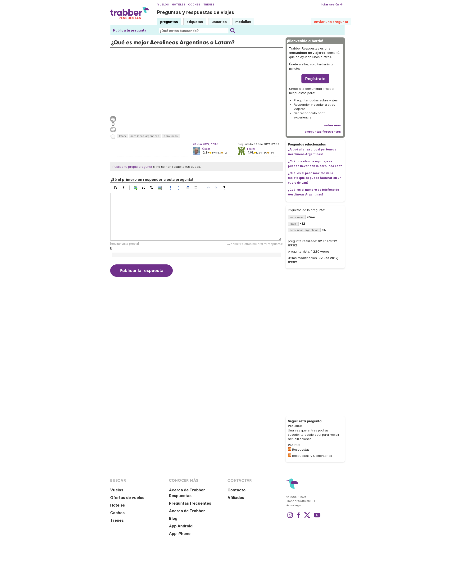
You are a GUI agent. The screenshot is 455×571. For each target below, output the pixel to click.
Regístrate (315, 78)
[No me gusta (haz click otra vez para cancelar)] (113, 130)
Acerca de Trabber (187, 510)
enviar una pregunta (331, 22)
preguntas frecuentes (323, 131)
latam (122, 136)
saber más (332, 125)
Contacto (237, 490)
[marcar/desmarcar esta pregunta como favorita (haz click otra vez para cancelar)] (113, 137)
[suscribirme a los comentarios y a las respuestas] (289, 455)
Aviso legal (293, 505)
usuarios (219, 22)
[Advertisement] (196, 81)
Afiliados (236, 497)
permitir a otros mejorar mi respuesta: (257, 243)
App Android (180, 526)
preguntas (169, 22)
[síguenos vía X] (307, 517)
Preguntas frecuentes (190, 503)
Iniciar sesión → (330, 4)
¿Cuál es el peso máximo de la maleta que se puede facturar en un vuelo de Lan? (314, 177)
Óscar (206, 148)
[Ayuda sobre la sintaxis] (225, 188)
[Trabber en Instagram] (290, 517)
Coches (194, 4)
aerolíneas (171, 136)
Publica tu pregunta (129, 30)
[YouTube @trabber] (316, 517)
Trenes (208, 4)
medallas (243, 22)
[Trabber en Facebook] (298, 517)
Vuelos (163, 4)
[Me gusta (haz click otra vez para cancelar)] (113, 119)
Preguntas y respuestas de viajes (195, 12)
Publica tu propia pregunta (132, 166)
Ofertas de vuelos (127, 497)
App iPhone (180, 533)
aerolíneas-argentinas (145, 136)
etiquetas (195, 22)
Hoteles (178, 4)
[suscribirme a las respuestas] (289, 449)
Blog (173, 518)
